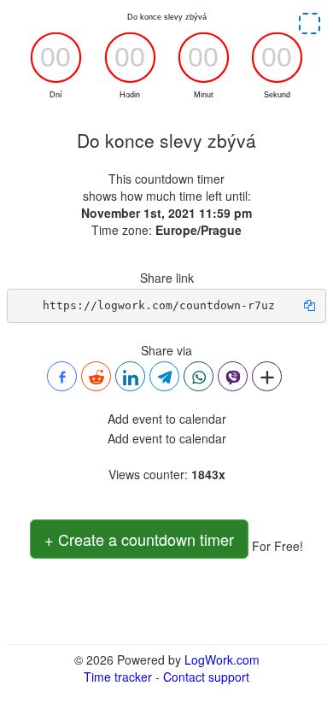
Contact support (206, 676)
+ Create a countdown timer (139, 539)
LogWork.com (222, 659)
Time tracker (118, 676)
